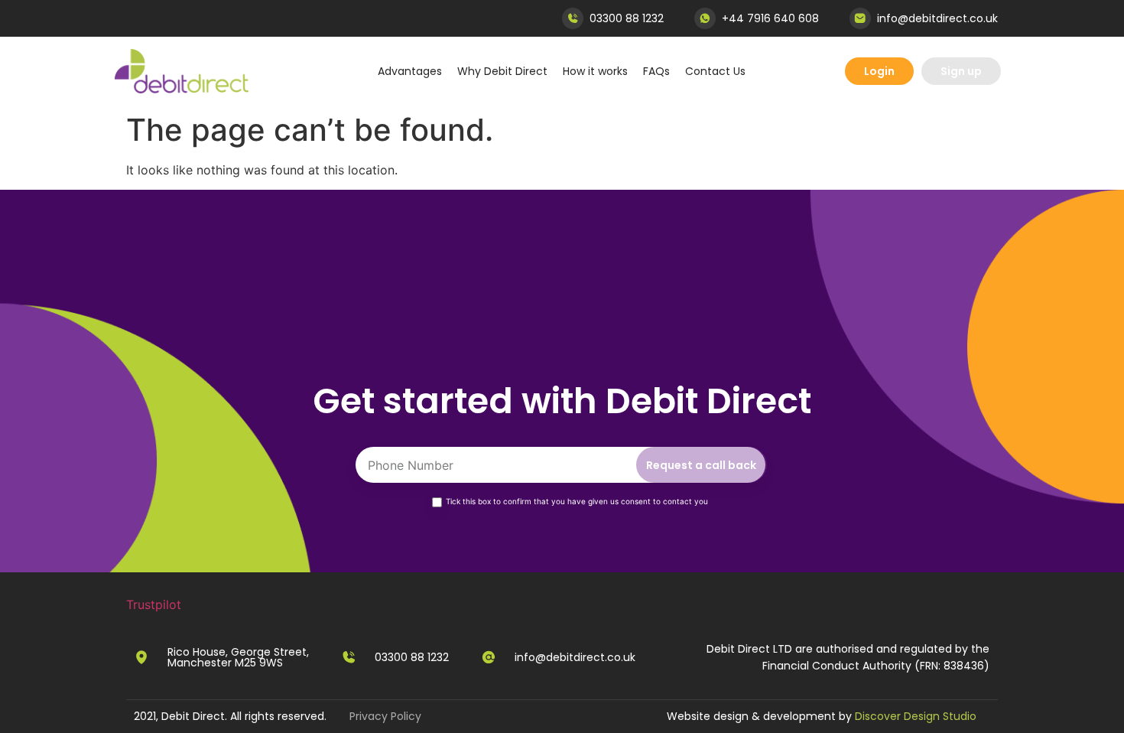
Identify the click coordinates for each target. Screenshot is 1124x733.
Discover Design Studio (915, 716)
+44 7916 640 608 (770, 18)
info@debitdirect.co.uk (937, 18)
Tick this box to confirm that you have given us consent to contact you (577, 501)
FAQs (656, 71)
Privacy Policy (385, 716)
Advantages (410, 71)
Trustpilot (153, 604)
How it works (595, 71)
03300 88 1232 (627, 18)
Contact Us (715, 71)
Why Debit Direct (502, 71)
